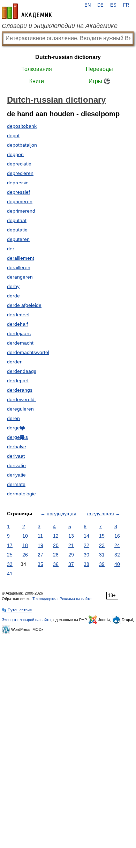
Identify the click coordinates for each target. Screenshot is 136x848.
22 (86, 545)
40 (117, 564)
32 (117, 555)
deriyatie (16, 475)
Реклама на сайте (75, 599)
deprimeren (19, 201)
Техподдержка (45, 599)
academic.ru (27, 11)
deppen (15, 154)
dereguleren (20, 409)
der (10, 248)
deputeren (18, 239)
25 (10, 555)
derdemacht (20, 343)
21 (71, 545)
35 (40, 564)
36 (56, 564)
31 (102, 555)
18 (25, 545)
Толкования (36, 69)
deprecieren (20, 173)
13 (71, 536)
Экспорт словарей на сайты (26, 620)
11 (40, 536)
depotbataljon (22, 145)
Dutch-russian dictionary (68, 57)
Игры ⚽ (100, 81)
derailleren (18, 267)
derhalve (16, 446)
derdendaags (21, 371)
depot (13, 135)
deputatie (17, 230)
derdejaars (19, 333)
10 (25, 536)
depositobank (22, 126)
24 (117, 545)
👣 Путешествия (17, 610)
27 (40, 555)
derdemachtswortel (28, 352)
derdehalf (17, 324)
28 (56, 555)
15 (102, 536)
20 (56, 545)
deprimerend (21, 211)
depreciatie (19, 164)
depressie (18, 182)
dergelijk (16, 427)
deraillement (20, 258)
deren (13, 418)
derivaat (16, 456)
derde (13, 295)
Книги (36, 81)
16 (117, 536)
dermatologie (21, 493)
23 (102, 545)
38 (86, 564)
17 (10, 545)
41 (10, 573)
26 (25, 555)
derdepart (18, 380)
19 (40, 545)
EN (87, 5)
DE (100, 5)
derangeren (20, 277)
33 (10, 564)
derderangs (19, 390)
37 (71, 564)
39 (102, 564)
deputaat (17, 220)
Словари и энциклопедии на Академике (60, 25)
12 (56, 536)
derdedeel (18, 314)
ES (113, 5)
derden (15, 361)
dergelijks (17, 437)
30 (86, 555)
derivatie (16, 465)
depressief (18, 192)
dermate (16, 484)
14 (86, 536)
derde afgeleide (24, 305)
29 (71, 555)
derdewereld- (21, 399)
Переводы (99, 69)
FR (126, 5)
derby (13, 286)
